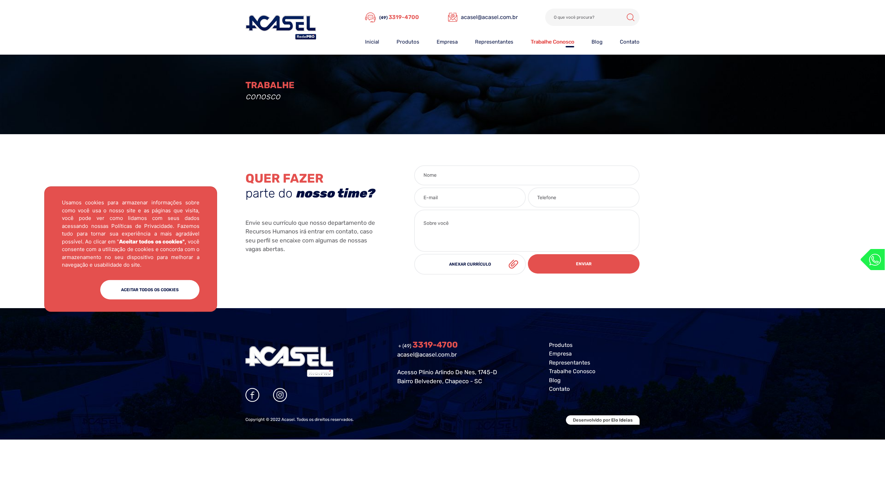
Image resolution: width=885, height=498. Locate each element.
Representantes (494, 42)
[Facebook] (252, 395)
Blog (597, 42)
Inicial (372, 42)
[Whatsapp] (872, 259)
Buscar (631, 17)
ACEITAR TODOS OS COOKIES (150, 289)
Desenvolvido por (603, 420)
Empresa (447, 42)
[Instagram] (280, 395)
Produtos (408, 42)
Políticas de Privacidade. (142, 225)
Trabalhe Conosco (552, 42)
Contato (630, 42)
